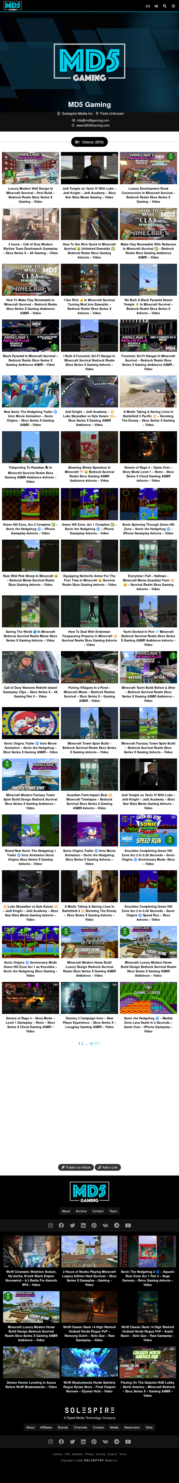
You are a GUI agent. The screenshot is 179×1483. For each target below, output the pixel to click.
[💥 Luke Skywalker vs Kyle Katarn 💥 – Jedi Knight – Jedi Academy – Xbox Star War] (30, 900)
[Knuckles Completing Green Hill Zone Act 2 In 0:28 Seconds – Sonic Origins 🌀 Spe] (148, 900)
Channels (80, 1427)
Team (113, 1211)
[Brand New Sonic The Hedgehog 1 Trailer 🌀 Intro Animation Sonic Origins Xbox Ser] (30, 845)
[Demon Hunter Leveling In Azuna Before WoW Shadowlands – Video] (31, 1377)
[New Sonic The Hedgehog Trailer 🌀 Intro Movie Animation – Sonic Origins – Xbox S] (30, 406)
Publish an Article (78, 1167)
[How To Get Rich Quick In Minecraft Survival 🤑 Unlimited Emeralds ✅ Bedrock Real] (89, 238)
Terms (122, 1454)
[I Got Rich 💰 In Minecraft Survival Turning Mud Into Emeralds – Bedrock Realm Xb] (89, 294)
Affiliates (46, 1427)
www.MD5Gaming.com (93, 125)
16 (91, 1043)
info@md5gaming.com (93, 120)
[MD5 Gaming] (89, 1192)
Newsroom (132, 1427)
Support (112, 1454)
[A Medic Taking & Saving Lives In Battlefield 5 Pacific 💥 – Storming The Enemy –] (148, 406)
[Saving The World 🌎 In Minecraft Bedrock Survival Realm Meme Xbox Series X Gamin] (30, 625)
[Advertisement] (89, 1103)
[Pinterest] (93, 1225)
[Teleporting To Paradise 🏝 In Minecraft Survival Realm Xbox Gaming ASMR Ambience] (30, 461)
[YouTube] (128, 1225)
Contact (97, 1211)
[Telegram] (116, 1225)
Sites (149, 1427)
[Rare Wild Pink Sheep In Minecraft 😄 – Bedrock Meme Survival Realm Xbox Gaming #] (30, 570)
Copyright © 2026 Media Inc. (89, 1460)
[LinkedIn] (83, 1225)
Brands (63, 1427)
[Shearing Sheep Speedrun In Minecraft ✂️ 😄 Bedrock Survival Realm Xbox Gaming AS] (89, 461)
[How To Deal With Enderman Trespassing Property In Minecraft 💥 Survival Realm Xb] (89, 625)
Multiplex (77, 1454)
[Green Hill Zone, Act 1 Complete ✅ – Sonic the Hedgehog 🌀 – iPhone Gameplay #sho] (89, 518)
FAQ (67, 1454)
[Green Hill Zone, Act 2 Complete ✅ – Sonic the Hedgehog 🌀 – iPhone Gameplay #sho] (30, 518)
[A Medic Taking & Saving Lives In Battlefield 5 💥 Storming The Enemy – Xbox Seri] (89, 900)
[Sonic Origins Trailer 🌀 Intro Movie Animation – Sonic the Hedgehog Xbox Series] (89, 845)
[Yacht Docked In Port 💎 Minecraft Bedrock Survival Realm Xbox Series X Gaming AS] (148, 625)
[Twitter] (72, 1225)
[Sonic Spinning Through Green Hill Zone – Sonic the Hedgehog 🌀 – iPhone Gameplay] (148, 518)
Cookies (58, 1454)
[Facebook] (61, 1225)
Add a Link (110, 1167)
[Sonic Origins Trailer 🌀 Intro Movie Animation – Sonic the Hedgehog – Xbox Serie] (30, 737)
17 (96, 1043)
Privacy (89, 1454)
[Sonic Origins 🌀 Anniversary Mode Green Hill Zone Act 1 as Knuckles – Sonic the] (30, 956)
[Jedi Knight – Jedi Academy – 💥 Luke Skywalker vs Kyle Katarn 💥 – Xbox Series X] (89, 406)
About (66, 1211)
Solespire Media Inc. (78, 113)
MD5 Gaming (89, 104)
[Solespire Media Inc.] (89, 1410)
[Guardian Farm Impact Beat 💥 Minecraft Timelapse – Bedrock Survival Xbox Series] (89, 789)
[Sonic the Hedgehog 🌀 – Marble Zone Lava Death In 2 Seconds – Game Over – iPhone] (148, 1012)
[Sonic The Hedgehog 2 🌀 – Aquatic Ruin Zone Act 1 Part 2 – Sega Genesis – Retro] (147, 1266)
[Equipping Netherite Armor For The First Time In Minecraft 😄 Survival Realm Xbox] (89, 570)
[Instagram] (50, 1225)
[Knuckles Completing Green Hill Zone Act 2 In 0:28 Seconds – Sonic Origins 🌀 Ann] (148, 845)
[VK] (105, 1225)
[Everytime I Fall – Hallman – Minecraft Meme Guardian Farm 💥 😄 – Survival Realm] (148, 570)
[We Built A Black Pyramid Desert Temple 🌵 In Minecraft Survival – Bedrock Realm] (148, 294)
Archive (81, 1211)
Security (100, 1454)
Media (114, 1427)
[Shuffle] (156, 6)
